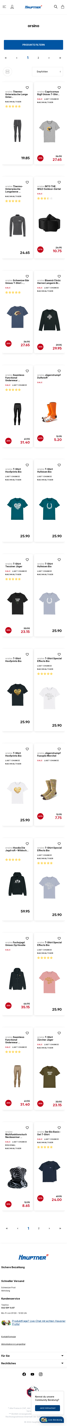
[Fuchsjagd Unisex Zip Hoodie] (17, 979)
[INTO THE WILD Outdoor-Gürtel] (49, 223)
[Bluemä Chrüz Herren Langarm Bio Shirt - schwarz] (49, 320)
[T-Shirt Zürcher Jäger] (49, 1077)
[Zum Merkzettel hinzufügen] (27, 87)
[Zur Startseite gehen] (33, 6)
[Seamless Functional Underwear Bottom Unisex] (17, 414)
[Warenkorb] (62, 7)
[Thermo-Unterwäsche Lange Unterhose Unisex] (17, 131)
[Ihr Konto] (12, 7)
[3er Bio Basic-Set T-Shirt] (49, 1171)
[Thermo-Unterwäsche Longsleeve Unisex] (17, 225)
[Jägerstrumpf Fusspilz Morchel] (49, 789)
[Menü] (4, 7)
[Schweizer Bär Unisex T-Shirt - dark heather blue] (17, 317)
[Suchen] (55, 7)
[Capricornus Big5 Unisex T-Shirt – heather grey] (49, 131)
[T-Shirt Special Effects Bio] (49, 698)
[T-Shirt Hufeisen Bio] (49, 509)
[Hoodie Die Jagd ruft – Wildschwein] (17, 884)
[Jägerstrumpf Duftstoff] (49, 411)
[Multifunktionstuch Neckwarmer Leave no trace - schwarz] (17, 1177)
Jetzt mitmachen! (47, 1408)
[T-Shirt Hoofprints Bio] (17, 509)
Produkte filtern (33, 44)
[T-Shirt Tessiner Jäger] (17, 603)
